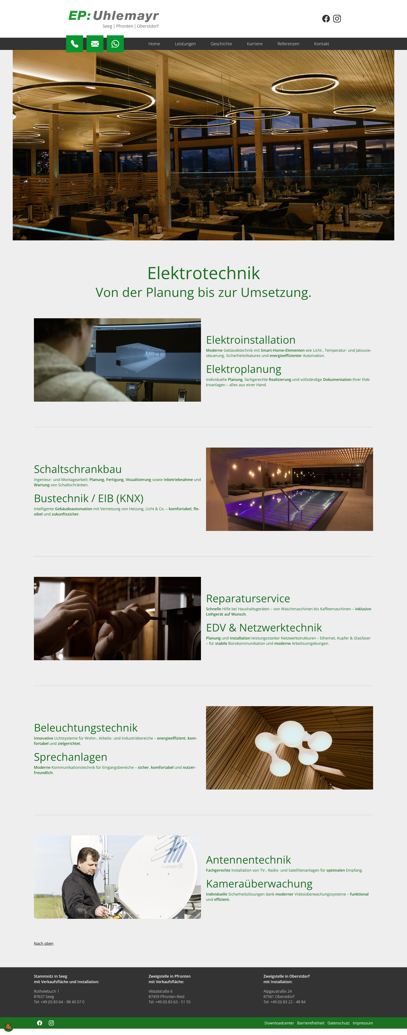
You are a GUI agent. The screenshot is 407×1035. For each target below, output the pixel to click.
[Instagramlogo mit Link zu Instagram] (337, 20)
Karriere (255, 44)
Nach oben (43, 943)
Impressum (363, 1022)
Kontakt (321, 44)
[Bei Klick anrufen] (74, 44)
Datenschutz (339, 1022)
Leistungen (185, 44)
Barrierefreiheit (310, 1022)
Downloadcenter (279, 1022)
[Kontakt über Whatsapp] (115, 44)
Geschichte (221, 44)
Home (154, 44)
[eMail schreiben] (95, 44)
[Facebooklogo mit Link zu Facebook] (326, 20)
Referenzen (288, 44)
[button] (8, 1025)
